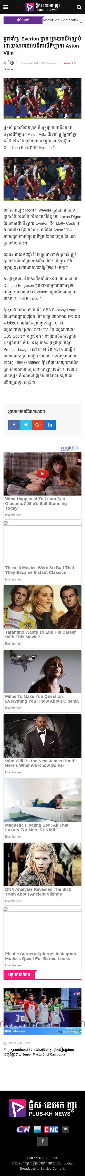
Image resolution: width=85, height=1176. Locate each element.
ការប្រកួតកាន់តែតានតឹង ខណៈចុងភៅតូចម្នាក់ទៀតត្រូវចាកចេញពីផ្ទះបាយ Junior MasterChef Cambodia (39, 1052)
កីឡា (10, 63)
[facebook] (42, 1141)
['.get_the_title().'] (42, 1011)
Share (8, 69)
